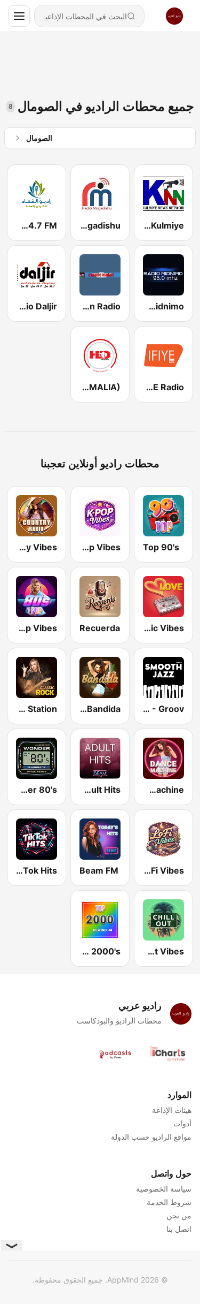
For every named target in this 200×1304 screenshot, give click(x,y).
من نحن (178, 1215)
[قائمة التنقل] (19, 16)
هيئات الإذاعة (171, 1110)
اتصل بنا (178, 1228)
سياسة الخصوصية (163, 1188)
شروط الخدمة (169, 1202)
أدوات (182, 1123)
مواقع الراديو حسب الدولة (151, 1136)
